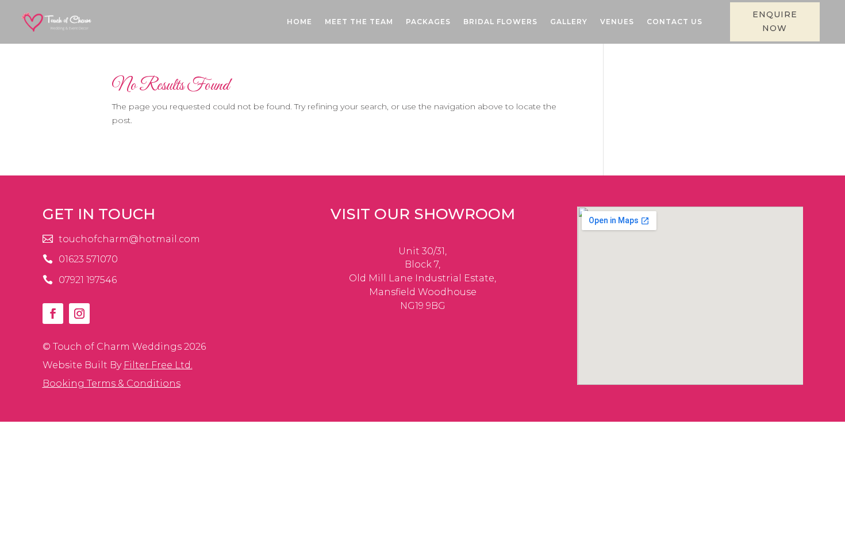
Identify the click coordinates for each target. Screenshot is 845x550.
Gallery (568, 21)
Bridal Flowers (500, 21)
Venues (617, 21)
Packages (428, 21)
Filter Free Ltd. (158, 365)
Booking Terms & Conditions (111, 383)
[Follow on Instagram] (79, 313)
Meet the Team (359, 21)
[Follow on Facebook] (53, 313)
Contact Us (674, 21)
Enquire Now (774, 21)
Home (299, 21)
